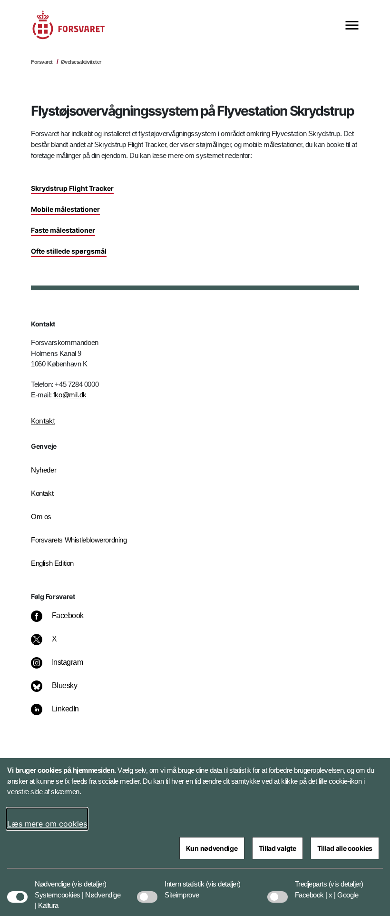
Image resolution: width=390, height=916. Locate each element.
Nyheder (43, 470)
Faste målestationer (63, 230)
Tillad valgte (277, 848)
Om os (41, 516)
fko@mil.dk (70, 395)
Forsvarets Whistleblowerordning (79, 540)
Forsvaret (42, 62)
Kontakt (43, 420)
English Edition (52, 563)
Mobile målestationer (65, 209)
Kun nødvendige (212, 848)
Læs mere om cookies (47, 823)
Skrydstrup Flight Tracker (72, 188)
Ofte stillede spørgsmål (69, 251)
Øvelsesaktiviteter (81, 62)
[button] (89, 879)
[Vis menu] (352, 26)
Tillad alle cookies (344, 848)
